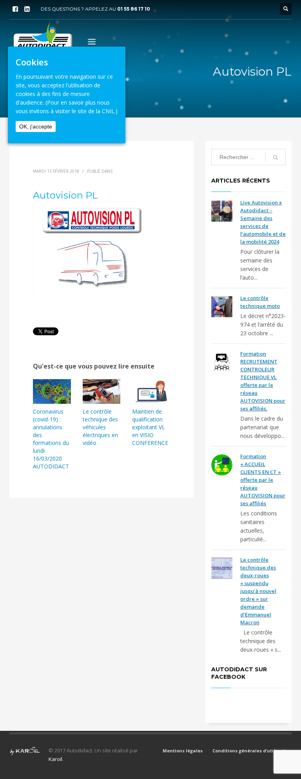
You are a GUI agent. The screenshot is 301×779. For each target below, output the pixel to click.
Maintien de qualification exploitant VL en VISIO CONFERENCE (150, 427)
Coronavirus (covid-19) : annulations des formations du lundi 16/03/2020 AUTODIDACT (51, 439)
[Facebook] (15, 9)
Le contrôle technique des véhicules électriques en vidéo (100, 427)
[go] (275, 157)
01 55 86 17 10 (133, 9)
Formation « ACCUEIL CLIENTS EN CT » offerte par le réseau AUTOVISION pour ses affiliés (262, 480)
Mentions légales (183, 751)
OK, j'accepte (35, 126)
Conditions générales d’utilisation (252, 751)
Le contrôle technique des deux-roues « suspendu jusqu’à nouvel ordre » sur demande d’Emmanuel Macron (258, 591)
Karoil (55, 759)
